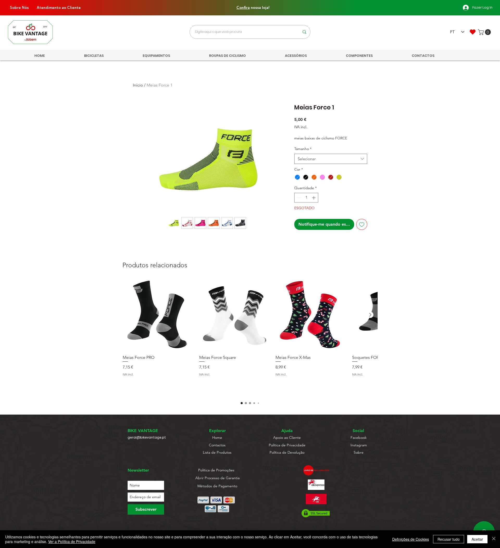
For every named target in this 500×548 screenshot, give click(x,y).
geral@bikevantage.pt (147, 437)
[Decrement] (298, 197)
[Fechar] (494, 539)
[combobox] (330, 159)
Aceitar (477, 539)
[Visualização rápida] (158, 315)
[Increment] (314, 197)
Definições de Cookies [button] (410, 539)
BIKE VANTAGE (143, 430)
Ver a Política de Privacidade (71, 541)
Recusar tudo (449, 539)
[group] (250, 337)
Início (138, 85)
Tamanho (302, 148)
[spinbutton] (306, 197)
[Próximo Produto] (370, 315)
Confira (243, 7)
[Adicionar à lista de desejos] (361, 224)
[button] (485, 32)
